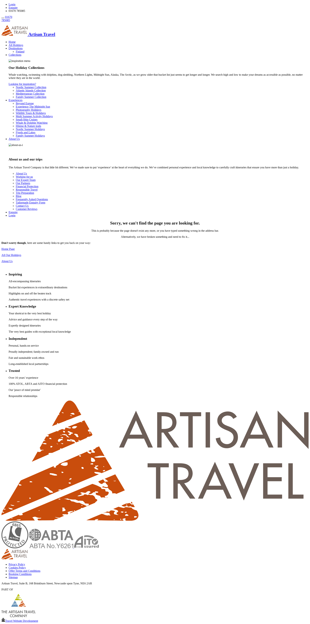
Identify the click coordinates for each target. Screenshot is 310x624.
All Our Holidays (11, 255)
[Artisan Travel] (155, 519)
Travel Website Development (21, 620)
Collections (15, 54)
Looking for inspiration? (22, 84)
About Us (14, 138)
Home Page (8, 248)
